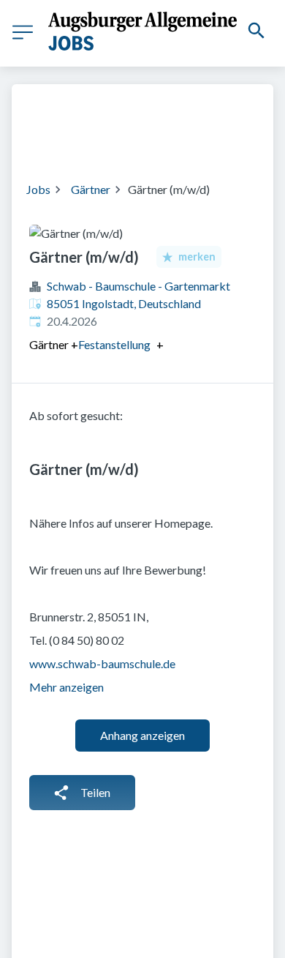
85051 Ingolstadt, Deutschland (124, 303)
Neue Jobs (152, 141)
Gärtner (90, 189)
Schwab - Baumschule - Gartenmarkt (138, 286)
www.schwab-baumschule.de (102, 663)
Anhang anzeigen (142, 735)
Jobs (38, 189)
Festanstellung (114, 344)
